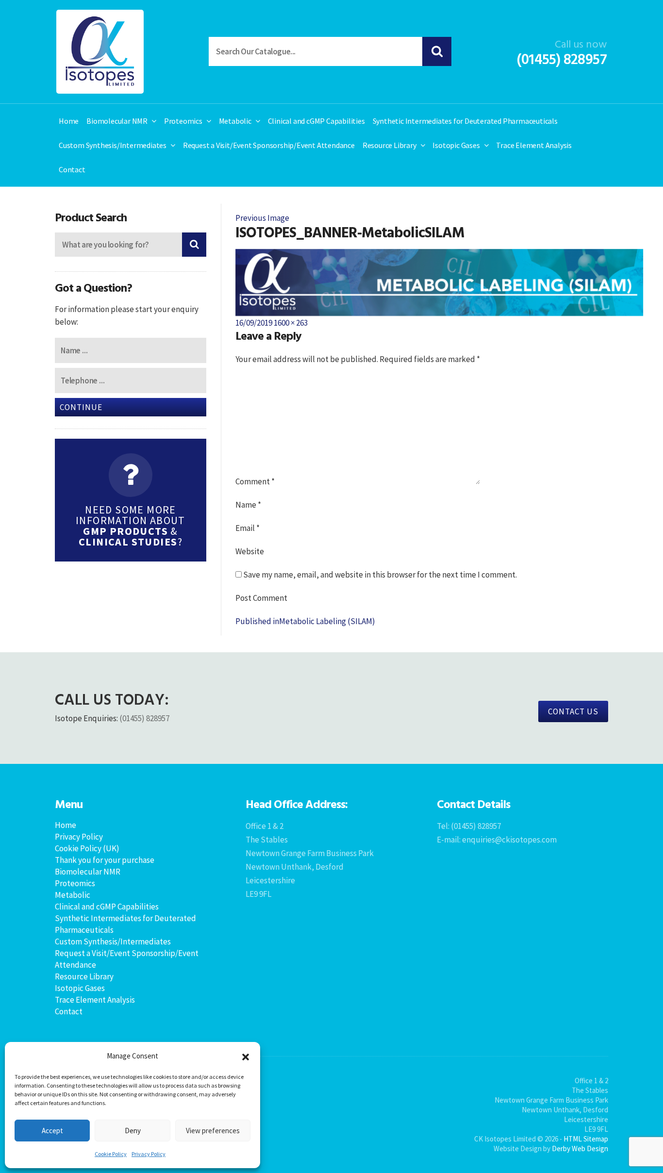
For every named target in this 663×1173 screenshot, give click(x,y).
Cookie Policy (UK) (87, 848)
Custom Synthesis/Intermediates (112, 145)
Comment (255, 481)
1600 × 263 (291, 322)
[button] (245, 1056)
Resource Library (389, 145)
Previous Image (262, 218)
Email (247, 528)
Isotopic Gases (456, 145)
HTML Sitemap (586, 1138)
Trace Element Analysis (534, 145)
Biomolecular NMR (117, 121)
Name (248, 504)
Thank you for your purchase (104, 860)
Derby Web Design (580, 1148)
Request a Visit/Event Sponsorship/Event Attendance (269, 145)
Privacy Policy (149, 1153)
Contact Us (573, 711)
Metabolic (235, 121)
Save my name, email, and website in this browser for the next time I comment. (380, 574)
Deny (133, 1130)
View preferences (213, 1130)
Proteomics (183, 121)
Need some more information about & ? (130, 525)
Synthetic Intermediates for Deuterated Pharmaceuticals (465, 121)
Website (249, 551)
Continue (81, 407)
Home (69, 121)
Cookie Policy (111, 1153)
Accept (52, 1130)
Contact (72, 169)
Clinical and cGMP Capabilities (316, 121)
